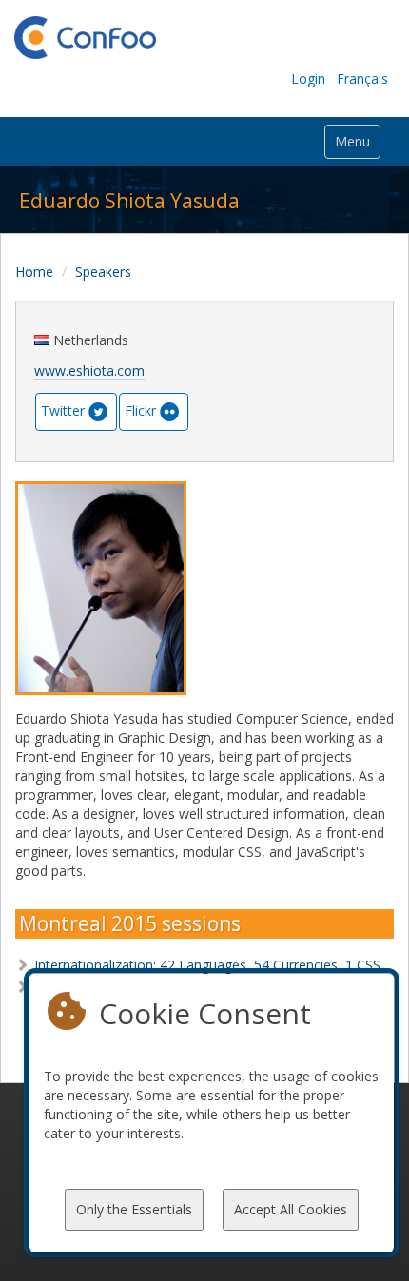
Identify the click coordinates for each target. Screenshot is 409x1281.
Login (308, 78)
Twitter (63, 410)
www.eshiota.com (89, 370)
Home (34, 271)
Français (362, 78)
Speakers (103, 271)
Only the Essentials (134, 1209)
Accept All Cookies (290, 1209)
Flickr (140, 410)
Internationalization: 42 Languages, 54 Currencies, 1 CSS (207, 965)
